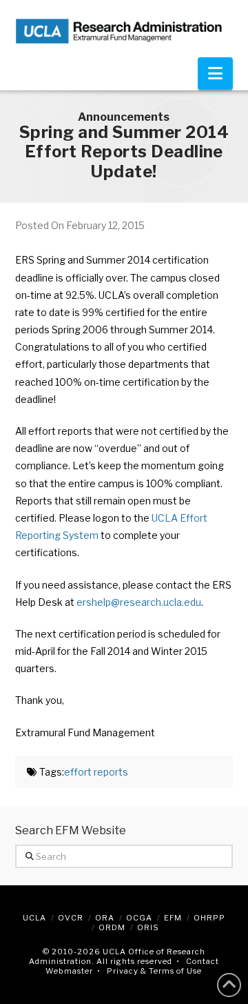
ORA (104, 918)
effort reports (96, 772)
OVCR (70, 918)
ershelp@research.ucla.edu (138, 602)
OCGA (139, 918)
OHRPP (209, 918)
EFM (173, 918)
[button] (215, 73)
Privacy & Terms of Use (154, 971)
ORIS (148, 927)
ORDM (112, 927)
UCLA (34, 918)
